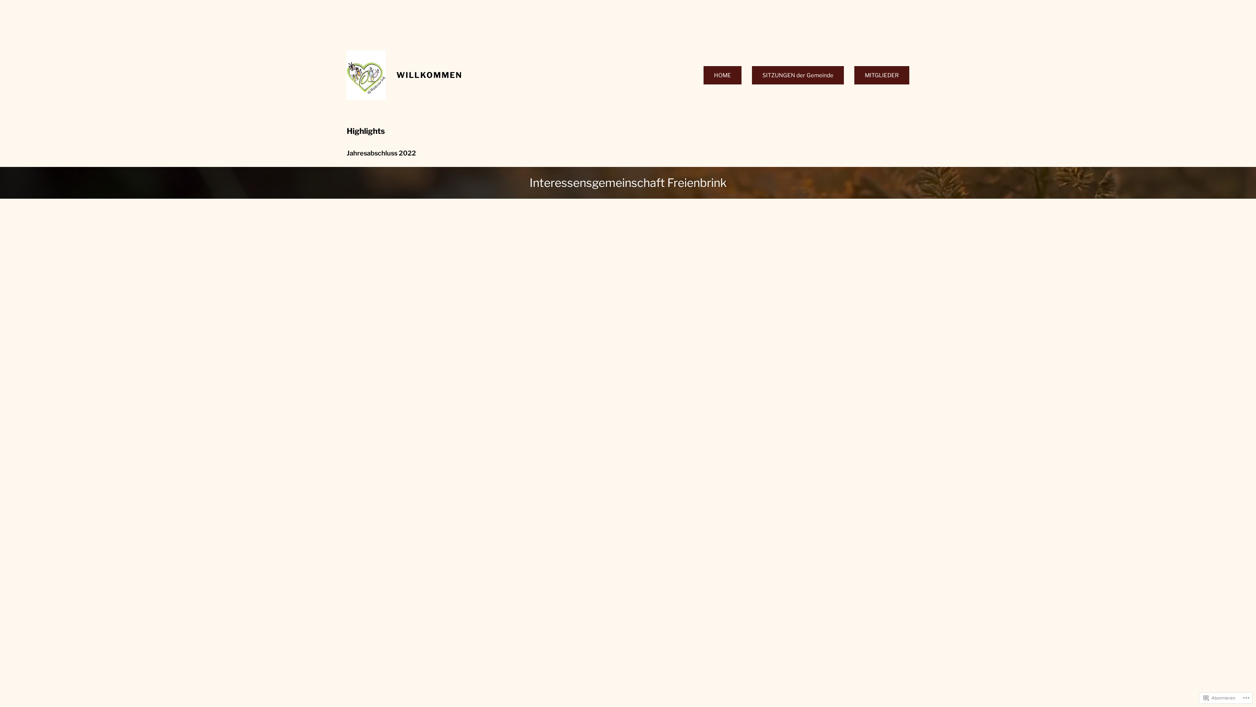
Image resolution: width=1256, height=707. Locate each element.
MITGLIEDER (882, 75)
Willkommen (429, 75)
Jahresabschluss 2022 (381, 153)
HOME (722, 75)
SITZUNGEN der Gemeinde (797, 75)
